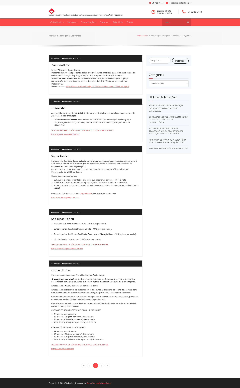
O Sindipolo (56, 22)
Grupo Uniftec (61, 270)
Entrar (130, 22)
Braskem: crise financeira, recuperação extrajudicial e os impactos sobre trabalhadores (166, 108)
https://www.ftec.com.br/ (62, 348)
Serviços (71, 22)
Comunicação (87, 22)
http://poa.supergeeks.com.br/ (64, 197)
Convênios (68, 58)
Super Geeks (59, 156)
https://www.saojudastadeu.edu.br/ (67, 248)
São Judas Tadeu (62, 219)
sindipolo (56, 58)
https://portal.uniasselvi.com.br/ (65, 134)
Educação (77, 58)
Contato (104, 22)
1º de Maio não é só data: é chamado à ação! (168, 148)
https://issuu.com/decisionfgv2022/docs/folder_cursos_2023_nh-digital (97, 86)
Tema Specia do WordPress (99, 383)
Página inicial (142, 35)
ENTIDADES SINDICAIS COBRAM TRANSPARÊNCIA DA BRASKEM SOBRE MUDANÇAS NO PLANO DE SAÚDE (166, 131)
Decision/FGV (60, 65)
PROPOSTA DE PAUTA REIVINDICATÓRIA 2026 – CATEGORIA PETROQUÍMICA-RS (167, 141)
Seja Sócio (118, 22)
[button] (188, 22)
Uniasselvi (58, 108)
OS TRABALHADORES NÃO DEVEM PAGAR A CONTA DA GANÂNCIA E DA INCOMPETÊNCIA (168, 119)
